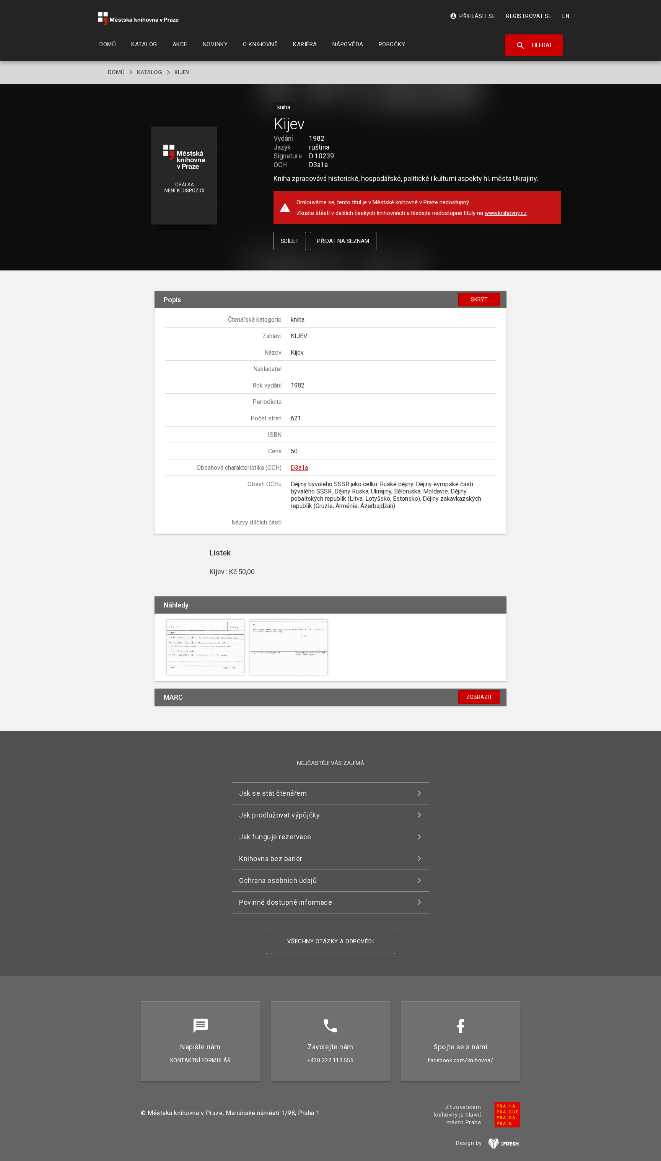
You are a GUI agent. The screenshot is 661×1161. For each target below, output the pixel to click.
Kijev (182, 72)
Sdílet (290, 241)
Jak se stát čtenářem (273, 793)
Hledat (534, 45)
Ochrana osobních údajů (278, 880)
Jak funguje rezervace (275, 837)
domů (116, 72)
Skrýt (479, 299)
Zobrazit (479, 697)
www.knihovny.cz (506, 213)
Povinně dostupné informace (285, 902)
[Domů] (138, 19)
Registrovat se (529, 16)
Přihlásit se (472, 16)
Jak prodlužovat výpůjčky (279, 815)
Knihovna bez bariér (271, 859)
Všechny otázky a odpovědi (330, 941)
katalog (149, 72)
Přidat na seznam (343, 241)
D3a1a (299, 467)
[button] (184, 176)
